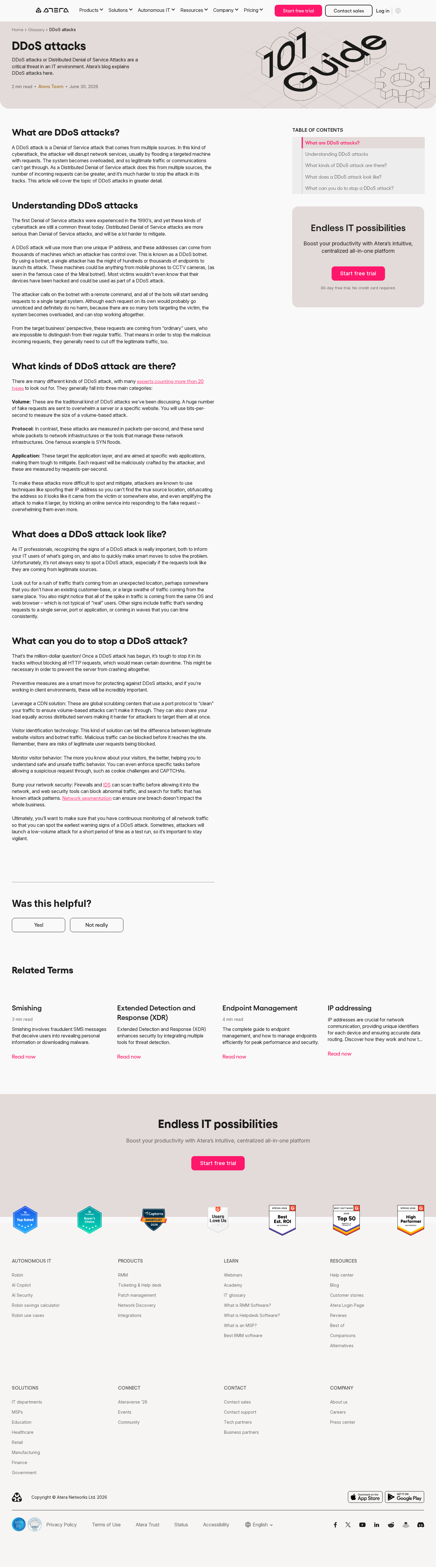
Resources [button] (191, 10)
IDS (107, 784)
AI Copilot (21, 1285)
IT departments (27, 1401)
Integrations (129, 1315)
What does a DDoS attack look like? (343, 176)
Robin (17, 1274)
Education (21, 1422)
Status (181, 1525)
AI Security (22, 1295)
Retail (17, 1442)
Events (124, 1412)
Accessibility (216, 1525)
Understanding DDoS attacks (336, 154)
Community (129, 1422)
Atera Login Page (347, 1305)
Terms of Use (106, 1525)
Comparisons (343, 1335)
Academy (233, 1285)
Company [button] (223, 10)
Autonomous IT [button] (154, 10)
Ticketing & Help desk (139, 1285)
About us (339, 1401)
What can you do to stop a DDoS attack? (349, 188)
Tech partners (238, 1422)
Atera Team (50, 86)
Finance (19, 1462)
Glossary (36, 29)
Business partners (241, 1432)
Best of (337, 1325)
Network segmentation (87, 798)
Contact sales (349, 10)
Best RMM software (243, 1335)
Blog (334, 1285)
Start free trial (298, 10)
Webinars (233, 1274)
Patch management (137, 1295)
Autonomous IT (31, 1260)
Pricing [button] (251, 10)
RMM (123, 1274)
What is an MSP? (240, 1325)
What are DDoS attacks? (332, 142)
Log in (382, 10)
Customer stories (347, 1295)
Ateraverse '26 (132, 1401)
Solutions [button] (118, 10)
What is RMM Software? (247, 1305)
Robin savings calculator (36, 1305)
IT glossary (235, 1295)
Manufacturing (26, 1452)
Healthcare (23, 1432)
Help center (342, 1274)
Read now (24, 1057)
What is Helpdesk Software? (252, 1315)
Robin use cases (28, 1315)
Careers (338, 1412)
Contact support (240, 1412)
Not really (96, 925)
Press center (342, 1422)
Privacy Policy (61, 1525)
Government (24, 1472)
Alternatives (342, 1345)
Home (17, 29)
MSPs (17, 1412)
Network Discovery (137, 1305)
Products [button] (88, 10)
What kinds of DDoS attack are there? (346, 165)
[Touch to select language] (398, 10)
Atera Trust (147, 1525)
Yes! (38, 925)
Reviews (338, 1315)
